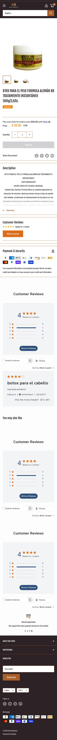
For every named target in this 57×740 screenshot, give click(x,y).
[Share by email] (52, 156)
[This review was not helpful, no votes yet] (47, 399)
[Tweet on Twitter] (47, 156)
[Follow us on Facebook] (5, 704)
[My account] (46, 5)
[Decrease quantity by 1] (15, 135)
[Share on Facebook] (36, 156)
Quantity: (6, 134)
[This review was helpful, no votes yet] (41, 399)
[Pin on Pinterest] (42, 156)
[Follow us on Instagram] (15, 704)
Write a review (13, 233)
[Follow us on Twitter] (10, 704)
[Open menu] (4, 6)
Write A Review (28, 348)
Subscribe (11, 677)
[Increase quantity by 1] (29, 135)
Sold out (28, 144)
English (6, 690)
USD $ (20, 690)
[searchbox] (15, 360)
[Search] (50, 13)
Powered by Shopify (9, 734)
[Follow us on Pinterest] (20, 704)
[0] (52, 5)
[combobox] (43, 368)
